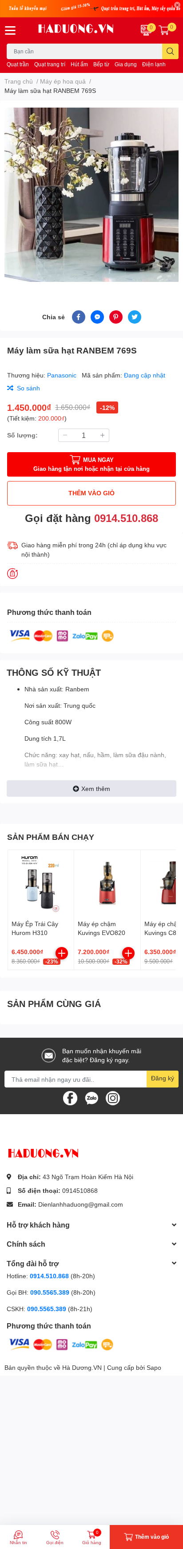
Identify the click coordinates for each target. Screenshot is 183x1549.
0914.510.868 (126, 517)
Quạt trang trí (49, 64)
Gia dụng (126, 64)
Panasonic (62, 375)
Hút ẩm (79, 64)
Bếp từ (101, 64)
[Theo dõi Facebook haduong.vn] (70, 1097)
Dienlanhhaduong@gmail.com (80, 1204)
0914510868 (80, 1190)
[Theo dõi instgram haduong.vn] (113, 1097)
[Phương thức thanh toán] (61, 635)
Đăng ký (162, 1078)
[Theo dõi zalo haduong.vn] (91, 1097)
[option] (91, 195)
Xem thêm (95, 788)
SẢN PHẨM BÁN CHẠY (50, 837)
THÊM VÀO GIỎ (91, 493)
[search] (170, 51)
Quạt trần (18, 64)
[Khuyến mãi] (91, 8)
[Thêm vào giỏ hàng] (62, 953)
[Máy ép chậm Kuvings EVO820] (107, 883)
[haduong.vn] (76, 30)
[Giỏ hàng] (164, 30)
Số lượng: (22, 435)
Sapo (154, 1367)
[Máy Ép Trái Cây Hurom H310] (41, 883)
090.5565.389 (50, 1292)
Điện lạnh (154, 64)
